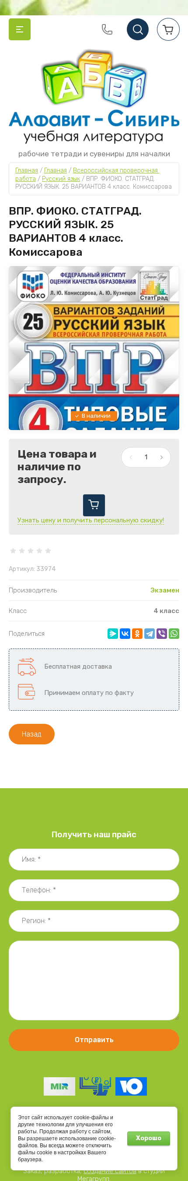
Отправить (94, 1040)
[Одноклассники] (137, 633)
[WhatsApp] (174, 633)
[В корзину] (94, 505)
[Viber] (162, 633)
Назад (32, 734)
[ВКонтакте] (125, 633)
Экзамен (164, 590)
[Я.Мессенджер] (113, 633)
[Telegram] (149, 633)
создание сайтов (110, 1171)
